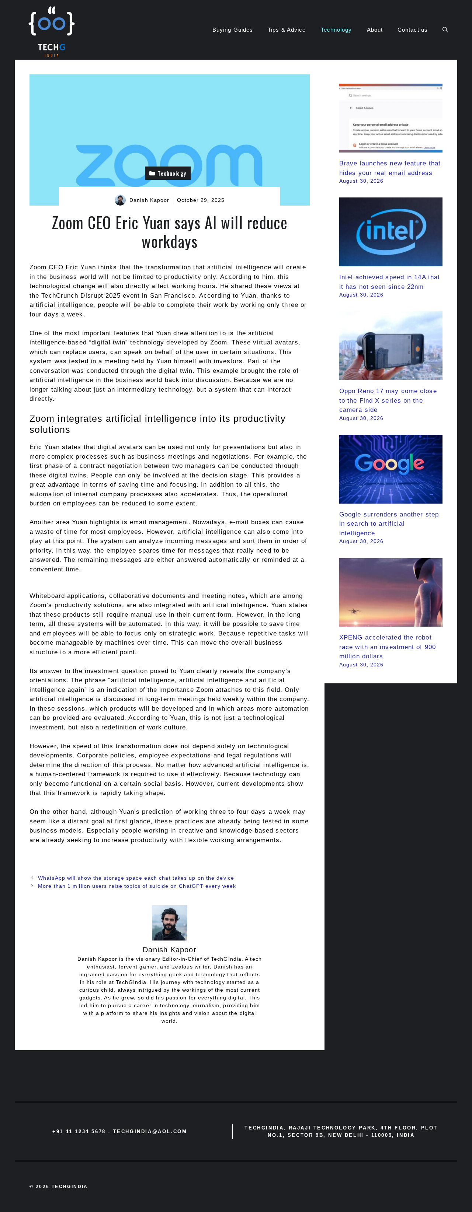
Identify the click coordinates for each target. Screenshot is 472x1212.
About (375, 30)
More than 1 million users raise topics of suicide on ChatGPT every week (137, 886)
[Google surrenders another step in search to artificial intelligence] (390, 498)
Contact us (413, 30)
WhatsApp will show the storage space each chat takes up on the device (136, 878)
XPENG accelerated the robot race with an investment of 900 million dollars (387, 647)
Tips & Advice (287, 30)
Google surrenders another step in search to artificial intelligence (389, 524)
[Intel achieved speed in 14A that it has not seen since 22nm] (390, 261)
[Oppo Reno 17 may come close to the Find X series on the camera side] (390, 375)
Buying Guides (232, 30)
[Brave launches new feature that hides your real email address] (390, 147)
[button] (445, 30)
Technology (336, 30)
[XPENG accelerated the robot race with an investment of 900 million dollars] (390, 622)
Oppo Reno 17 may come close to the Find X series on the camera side (388, 400)
